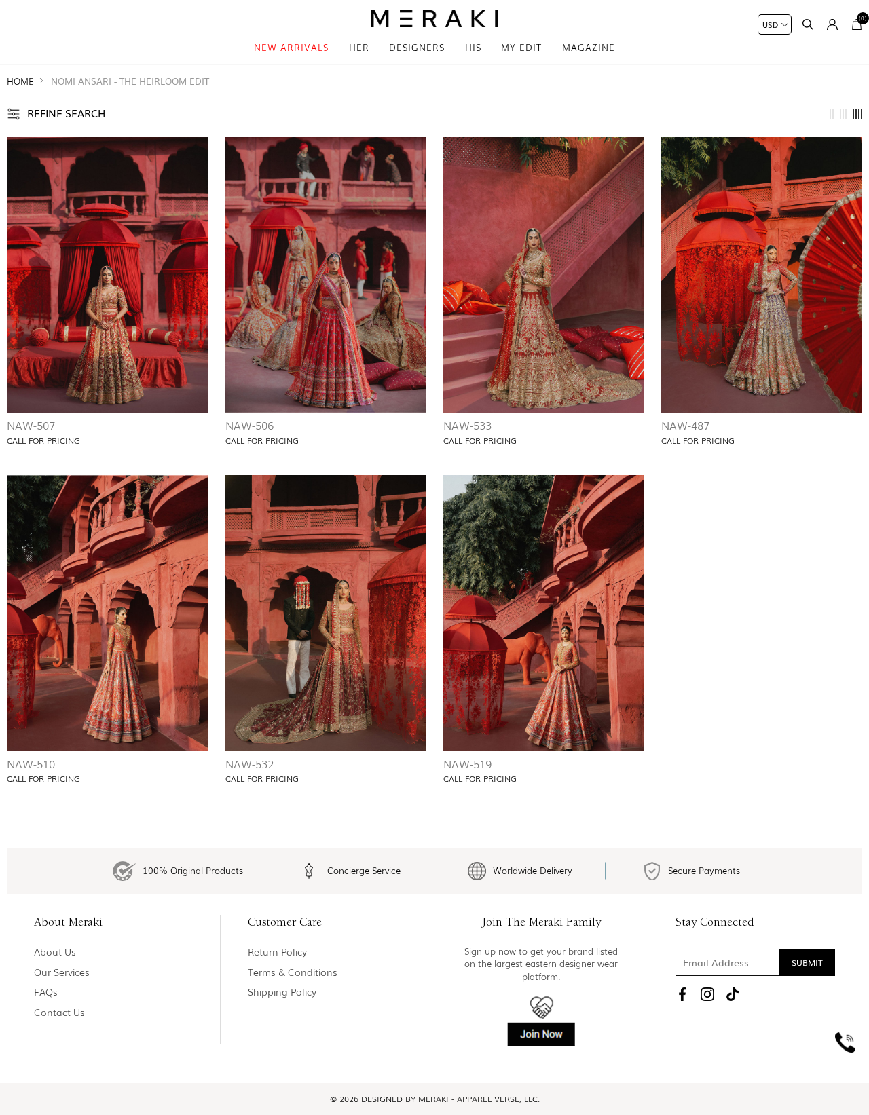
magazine (588, 47)
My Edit (521, 47)
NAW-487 (685, 424)
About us (55, 951)
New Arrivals (291, 47)
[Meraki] (434, 18)
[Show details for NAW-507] (107, 275)
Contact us (59, 1012)
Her (359, 47)
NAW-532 (249, 763)
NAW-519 (467, 763)
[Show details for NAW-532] (325, 613)
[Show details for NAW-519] (543, 613)
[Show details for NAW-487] (761, 275)
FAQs (46, 991)
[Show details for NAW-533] (543, 275)
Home (20, 81)
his (473, 47)
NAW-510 (31, 763)
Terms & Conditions (292, 972)
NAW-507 (31, 424)
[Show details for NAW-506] (325, 275)
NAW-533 (467, 424)
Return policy (277, 951)
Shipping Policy (282, 991)
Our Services (62, 972)
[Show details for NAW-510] (107, 613)
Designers (417, 47)
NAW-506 (249, 424)
